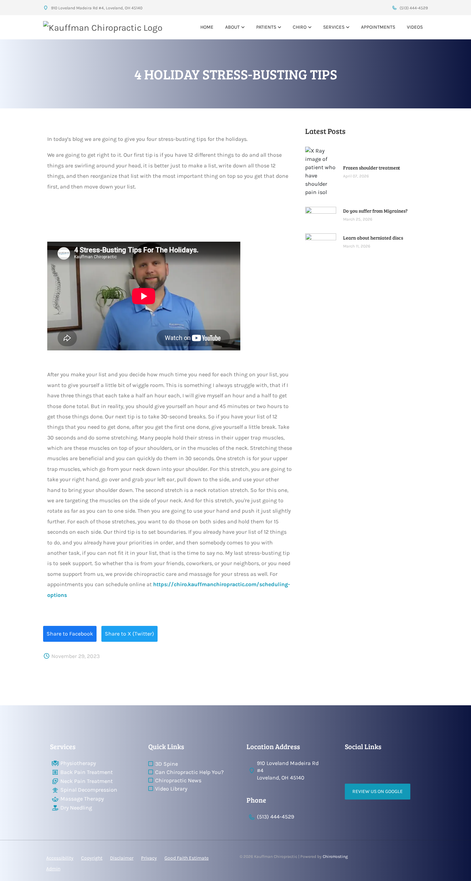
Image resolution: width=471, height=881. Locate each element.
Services (333, 27)
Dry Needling (76, 807)
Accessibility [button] (59, 858)
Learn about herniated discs (373, 237)
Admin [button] (53, 869)
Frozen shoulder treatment (371, 167)
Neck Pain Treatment (86, 781)
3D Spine (166, 764)
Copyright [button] (91, 858)
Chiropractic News (178, 780)
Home (206, 27)
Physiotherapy (78, 763)
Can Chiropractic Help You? (189, 772)
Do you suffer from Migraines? (375, 210)
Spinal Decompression (88, 789)
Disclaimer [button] (121, 858)
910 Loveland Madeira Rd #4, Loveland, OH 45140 (96, 8)
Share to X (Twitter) (129, 633)
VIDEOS (415, 27)
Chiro (300, 27)
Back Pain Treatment (86, 772)
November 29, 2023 (75, 656)
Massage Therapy (82, 798)
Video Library (171, 788)
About (232, 27)
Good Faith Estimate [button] (186, 858)
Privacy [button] (149, 858)
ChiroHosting (335, 856)
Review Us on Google (377, 791)
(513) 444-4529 (413, 8)
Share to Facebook (70, 633)
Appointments (378, 27)
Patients (266, 27)
